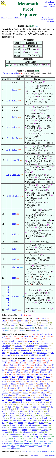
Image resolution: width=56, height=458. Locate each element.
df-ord (4, 383)
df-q (10, 409)
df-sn (18, 372)
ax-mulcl (18, 346)
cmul (25, 323)
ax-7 (33, 336)
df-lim (22, 383)
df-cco (41, 423)
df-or (47, 358)
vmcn (24, 451)
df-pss (34, 370)
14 (7, 289)
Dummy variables (11, 73)
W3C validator (49, 455)
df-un (10, 370)
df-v (28, 367)
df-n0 (26, 406)
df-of (11, 390)
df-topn (12, 425)
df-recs (25, 393)
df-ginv (5, 443)
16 (7, 295)
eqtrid (14, 100)
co (47, 320)
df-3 (18, 404)
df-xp (28, 379)
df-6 (42, 404)
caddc (14, 323)
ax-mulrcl (30, 346)
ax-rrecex (37, 350)
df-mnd (15, 432)
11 (10, 196)
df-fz (22, 411)
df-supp (47, 390)
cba (42, 328)
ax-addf (31, 355)
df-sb (4, 363)
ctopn (12, 325)
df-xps (4, 430)
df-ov (30, 388)
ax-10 (4, 339)
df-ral (37, 365)
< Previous (49, 2)
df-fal (31, 360)
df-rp (19, 409)
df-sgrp (5, 432)
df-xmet (35, 434)
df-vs (40, 446)
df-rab (20, 367)
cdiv (35, 323)
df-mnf (38, 400)
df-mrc (24, 430)
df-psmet (24, 434)
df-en (36, 395)
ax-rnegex (25, 350)
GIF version (51, 21)
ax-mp (30, 334)
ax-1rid (13, 350)
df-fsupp (24, 397)
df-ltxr (4, 402)
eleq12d (15, 196)
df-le (14, 402)
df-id (21, 377)
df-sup (41, 397)
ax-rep (39, 339)
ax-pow (21, 341)
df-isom (11, 388)
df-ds (11, 423)
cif (12, 320)
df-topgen (44, 425)
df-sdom (5, 397)
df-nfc (11, 365)
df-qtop (33, 427)
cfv (26, 320)
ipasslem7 (46, 451)
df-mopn (14, 436)
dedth (14, 310)
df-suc (31, 383)
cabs (46, 323)
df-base (13, 418)
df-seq (40, 411)
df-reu (11, 367)
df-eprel (30, 377)
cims (33, 330)
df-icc (13, 411)
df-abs (12, 416)
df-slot (43, 416)
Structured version (48, 18)
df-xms (16, 441)
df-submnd (27, 432)
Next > (52, 4)
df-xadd (39, 409)
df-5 (34, 404)
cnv (28, 328)
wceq (44, 318)
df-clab (30, 363)
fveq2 (14, 89)
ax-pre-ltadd (42, 353)
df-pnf (28, 400)
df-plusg (33, 418)
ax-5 (18, 336)
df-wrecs (15, 393)
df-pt (4, 427)
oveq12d (16, 174)
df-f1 (25, 386)
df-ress (22, 418)
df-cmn (13, 434)
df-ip (35, 420)
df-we (20, 379)
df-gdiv (16, 443)
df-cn (27, 439)
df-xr (47, 400)
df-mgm (44, 430)
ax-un (38, 341)
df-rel (37, 379)
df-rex (45, 365)
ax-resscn (14, 343)
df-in (18, 370)
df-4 (26, 404)
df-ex (39, 360)
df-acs (34, 430)
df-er (10, 395)
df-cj (22, 413)
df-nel (28, 365)
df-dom (45, 395)
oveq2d (15, 160)
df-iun (19, 374)
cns (3, 330)
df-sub (23, 402)
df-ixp (28, 395)
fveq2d (15, 138)
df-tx (46, 439)
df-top (36, 436)
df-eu (21, 363)
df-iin (28, 374)
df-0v (31, 446)
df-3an (13, 360)
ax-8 (41, 336)
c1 (4, 323)
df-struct (22, 416)
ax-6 (26, 336)
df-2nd (37, 390)
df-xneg (28, 409)
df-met (45, 434)
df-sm (22, 446)
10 (7, 174)
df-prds (14, 427)
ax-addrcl (6, 346)
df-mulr (44, 418)
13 (7, 287)
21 (7, 311)
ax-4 (10, 336)
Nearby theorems (49, 6)
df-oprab (39, 388)
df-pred (48, 381)
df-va (4, 446)
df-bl (4, 436)
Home (10, 18)
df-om (20, 390)
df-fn (10, 386)
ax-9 (49, 336)
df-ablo (26, 443)
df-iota (40, 383)
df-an (39, 358)
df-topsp (5, 439)
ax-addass (6, 348)
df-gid (46, 441)
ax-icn (35, 343)
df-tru (23, 360)
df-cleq (40, 363)
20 (7, 305)
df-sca (15, 420)
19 (7, 302)
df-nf (47, 360)
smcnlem (16, 296)
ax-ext (30, 339)
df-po (39, 377)
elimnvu (15, 267)
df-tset (44, 420)
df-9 (17, 406)
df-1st (28, 390)
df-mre (14, 430)
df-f (18, 386)
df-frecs (5, 393)
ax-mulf (42, 355)
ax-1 (36, 334)
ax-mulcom (43, 346)
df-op (42, 372)
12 (7, 308)
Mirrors (3, 18)
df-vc (36, 443)
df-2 (10, 404)
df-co (4, 381)
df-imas (44, 427)
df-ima (38, 381)
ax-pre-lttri (14, 353)
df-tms (26, 441)
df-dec (43, 406)
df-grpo (36, 441)
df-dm (13, 381)
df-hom (31, 423)
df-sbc (36, 367)
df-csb (45, 367)
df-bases (17, 439)
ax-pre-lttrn (27, 353)
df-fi (33, 397)
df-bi (32, 358)
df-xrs (23, 427)
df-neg (32, 402)
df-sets (33, 416)
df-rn (21, 381)
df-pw (9, 372)
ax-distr (30, 348)
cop (19, 320)
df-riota (21, 388)
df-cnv (45, 379)
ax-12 (22, 339)
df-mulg (39, 432)
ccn (3, 328)
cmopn (29, 325)
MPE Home (18, 18)
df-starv (5, 420)
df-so (48, 377)
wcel (4, 320)
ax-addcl (46, 343)
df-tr (13, 377)
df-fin (15, 397)
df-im (39, 413)
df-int (11, 374)
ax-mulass (19, 348)
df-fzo (31, 411)
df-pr (26, 372)
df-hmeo (5, 441)
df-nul (43, 370)
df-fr (4, 379)
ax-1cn (25, 343)
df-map (18, 395)
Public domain (33, 455)
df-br (36, 374)
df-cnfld (26, 436)
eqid (14, 214)
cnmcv (18, 330)
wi (37, 318)
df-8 (9, 406)
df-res (29, 381)
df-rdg (34, 393)
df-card (19, 400)
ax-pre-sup (20, 355)
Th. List (27, 18)
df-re (30, 413)
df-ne (20, 365)
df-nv (45, 443)
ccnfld (42, 325)
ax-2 (41, 334)
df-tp (34, 372)
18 (7, 300)
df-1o (43, 393)
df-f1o (41, 386)
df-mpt (5, 377)
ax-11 (13, 339)
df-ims (13, 448)
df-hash (13, 413)
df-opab (46, 374)
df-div (42, 402)
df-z (34, 406)
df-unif (20, 423)
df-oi (10, 400)
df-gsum (32, 425)
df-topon (46, 436)
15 (7, 292)
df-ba (13, 446)
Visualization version (47, 19)
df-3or (4, 360)
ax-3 (47, 334)
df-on (13, 383)
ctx (13, 328)
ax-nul (11, 341)
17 (7, 297)
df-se (12, 379)
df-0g (22, 425)
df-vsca (25, 420)
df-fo (33, 386)
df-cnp (36, 439)
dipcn (34, 451)
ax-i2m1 (41, 348)
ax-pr (30, 341)
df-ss (26, 370)
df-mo (12, 363)
